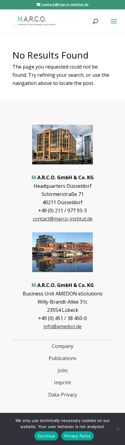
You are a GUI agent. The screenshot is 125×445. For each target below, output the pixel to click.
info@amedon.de (62, 326)
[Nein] (117, 429)
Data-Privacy (62, 394)
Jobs (63, 370)
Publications (62, 358)
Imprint (62, 382)
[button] (114, 25)
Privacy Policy (77, 435)
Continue (46, 435)
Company (62, 346)
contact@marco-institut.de (63, 218)
